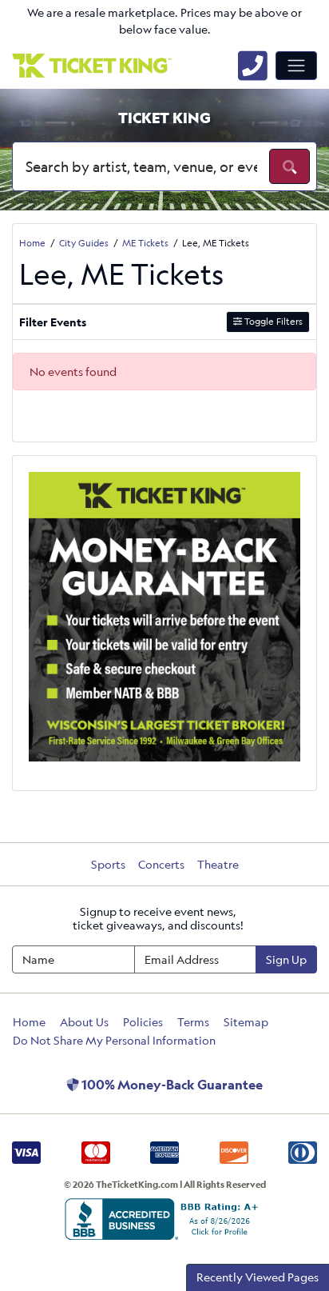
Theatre (218, 864)
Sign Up (286, 959)
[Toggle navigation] (296, 65)
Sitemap (246, 1021)
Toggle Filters (272, 321)
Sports (108, 864)
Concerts (161, 864)
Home (29, 1021)
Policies (143, 1021)
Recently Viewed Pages (257, 1277)
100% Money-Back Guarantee (171, 1084)
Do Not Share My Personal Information (114, 1040)
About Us (84, 1021)
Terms (193, 1021)
